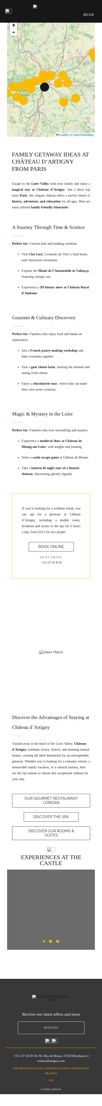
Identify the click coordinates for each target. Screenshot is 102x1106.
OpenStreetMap (83, 135)
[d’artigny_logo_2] (48, 6)
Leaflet (63, 135)
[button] (44, 87)
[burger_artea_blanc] (8, 10)
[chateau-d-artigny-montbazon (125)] (51, 652)
